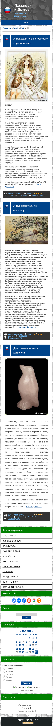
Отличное (9, 668)
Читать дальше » (27, 327)
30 (33, 652)
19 (20, 649)
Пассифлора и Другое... (25, 7)
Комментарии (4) (15, 338)
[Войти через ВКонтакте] (19, 600)
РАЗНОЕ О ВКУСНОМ (12, 541)
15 (30, 645)
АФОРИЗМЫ (8, 572)
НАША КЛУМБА (9, 546)
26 (20, 652)
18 (17, 649)
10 (36, 642)
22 (30, 649)
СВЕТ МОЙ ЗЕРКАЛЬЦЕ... (13, 587)
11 (17, 645)
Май (22, 28)
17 (36, 645)
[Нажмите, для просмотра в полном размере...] (26, 101)
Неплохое (9, 674)
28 (26, 652)
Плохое (9, 677)
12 (20, 645)
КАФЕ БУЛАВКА (9, 536)
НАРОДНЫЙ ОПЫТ (11, 577)
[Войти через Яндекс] (29, 600)
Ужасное (9, 680)
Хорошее (9, 671)
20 (23, 649)
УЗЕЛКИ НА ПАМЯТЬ (11, 566)
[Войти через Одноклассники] (39, 600)
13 (23, 645)
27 (23, 652)
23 (33, 649)
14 (26, 645)
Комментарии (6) (14, 519)
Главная (7, 28)
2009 (15, 28)
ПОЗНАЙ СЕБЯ (9, 556)
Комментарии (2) (38, 195)
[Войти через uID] (14, 600)
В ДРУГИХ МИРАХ (14, 193)
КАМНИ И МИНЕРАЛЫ (16, 515)
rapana (10, 195)
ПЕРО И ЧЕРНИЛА (10, 582)
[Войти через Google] (34, 600)
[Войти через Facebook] (24, 600)
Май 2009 (26, 631)
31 (36, 652)
